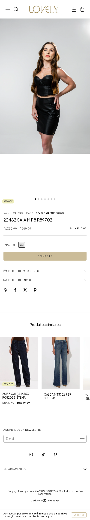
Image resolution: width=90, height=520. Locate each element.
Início (6, 213)
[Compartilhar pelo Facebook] (15, 290)
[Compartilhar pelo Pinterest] (35, 290)
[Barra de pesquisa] (16, 10)
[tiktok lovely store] (43, 454)
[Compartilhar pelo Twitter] (25, 290)
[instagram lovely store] (31, 454)
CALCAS (18, 213)
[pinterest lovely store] (55, 454)
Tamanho (9, 245)
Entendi (79, 515)
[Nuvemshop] (45, 501)
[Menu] (7, 10)
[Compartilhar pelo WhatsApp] (5, 290)
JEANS (30, 213)
